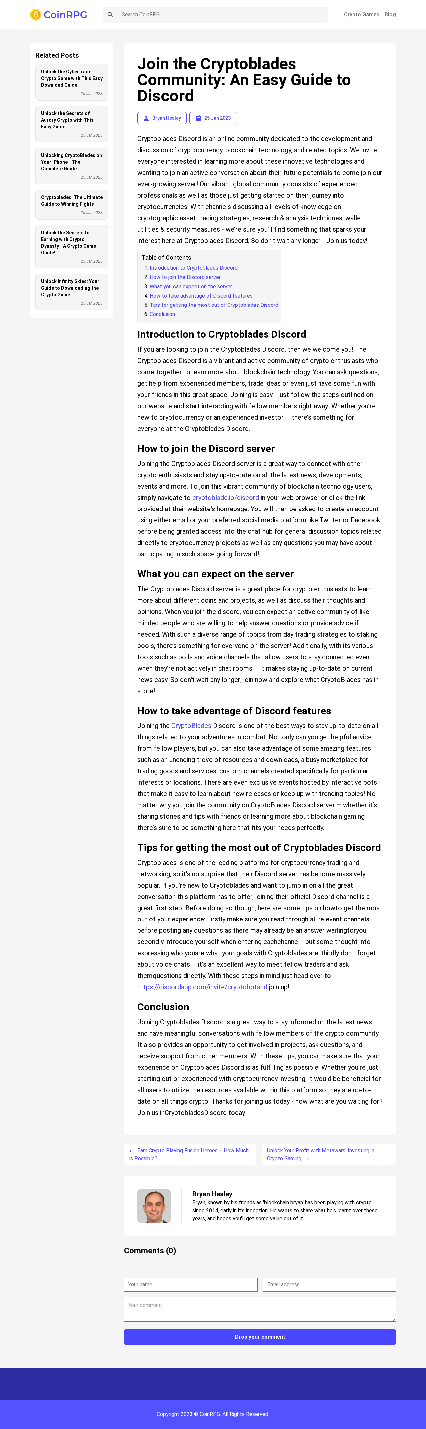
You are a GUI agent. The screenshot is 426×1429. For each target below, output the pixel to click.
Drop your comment (260, 1337)
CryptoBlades (191, 726)
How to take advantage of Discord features (201, 296)
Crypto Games (361, 14)
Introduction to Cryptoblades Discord (194, 268)
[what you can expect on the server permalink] (134, 565)
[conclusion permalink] (134, 998)
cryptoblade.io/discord (225, 498)
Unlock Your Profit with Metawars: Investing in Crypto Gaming (320, 1154)
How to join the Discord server (185, 277)
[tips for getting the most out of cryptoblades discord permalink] (134, 839)
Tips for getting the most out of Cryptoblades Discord (214, 305)
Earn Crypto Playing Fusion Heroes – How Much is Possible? (189, 1154)
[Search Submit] (110, 15)
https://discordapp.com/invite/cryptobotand (202, 987)
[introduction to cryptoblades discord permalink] (134, 326)
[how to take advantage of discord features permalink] (134, 702)
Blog (390, 14)
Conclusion (162, 314)
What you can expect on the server (191, 286)
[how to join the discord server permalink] (134, 440)
